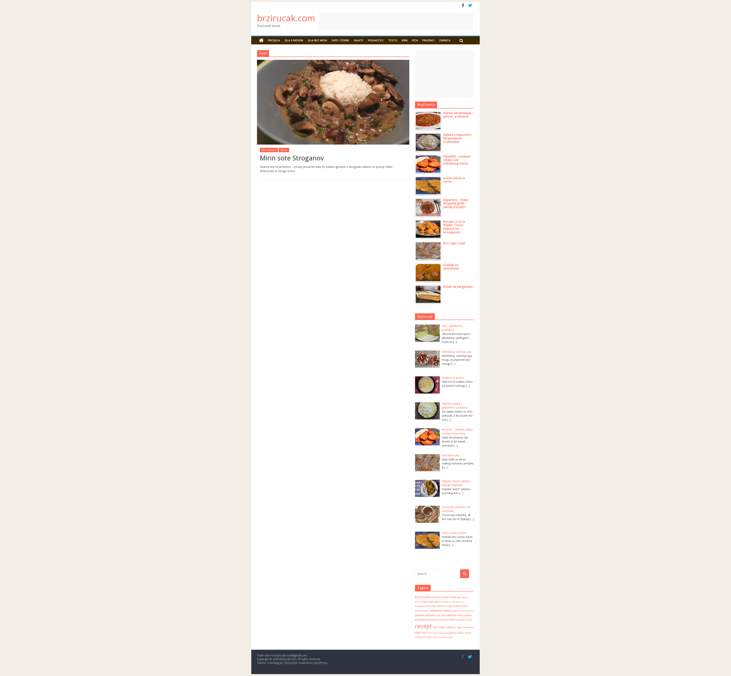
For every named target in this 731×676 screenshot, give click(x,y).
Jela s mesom (294, 40)
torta (424, 632)
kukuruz (441, 606)
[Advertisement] (427, 21)
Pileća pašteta (464, 615)
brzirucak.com (286, 18)
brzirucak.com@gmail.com (291, 655)
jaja (458, 597)
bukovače (436, 597)
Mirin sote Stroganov (292, 158)
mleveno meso (440, 610)
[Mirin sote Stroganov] (333, 62)
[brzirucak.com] (261, 40)
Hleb (453, 597)
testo (418, 632)
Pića (415, 40)
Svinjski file (468, 627)
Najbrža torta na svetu (462, 611)
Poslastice (376, 40)
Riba (405, 40)
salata (449, 627)
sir (454, 627)
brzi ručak (422, 597)
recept (423, 626)
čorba (460, 632)
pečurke (430, 615)
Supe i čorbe (340, 40)
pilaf (438, 615)
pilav (443, 615)
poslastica (421, 619)
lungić (449, 606)
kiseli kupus (435, 601)
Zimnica (444, 40)
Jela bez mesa (317, 40)
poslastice (433, 619)
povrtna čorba (447, 619)
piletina (451, 615)
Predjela (274, 40)
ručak (441, 627)
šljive (429, 637)
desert (446, 597)
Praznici (428, 40)
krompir (432, 606)
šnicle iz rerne (440, 637)
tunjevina (451, 632)
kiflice (425, 601)
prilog (468, 619)
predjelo (460, 619)
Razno (284, 150)
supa (459, 627)
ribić (435, 627)
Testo (392, 40)
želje (450, 637)
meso (425, 610)
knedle (445, 602)
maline (456, 606)
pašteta (420, 615)
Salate (358, 40)
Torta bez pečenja (437, 633)
